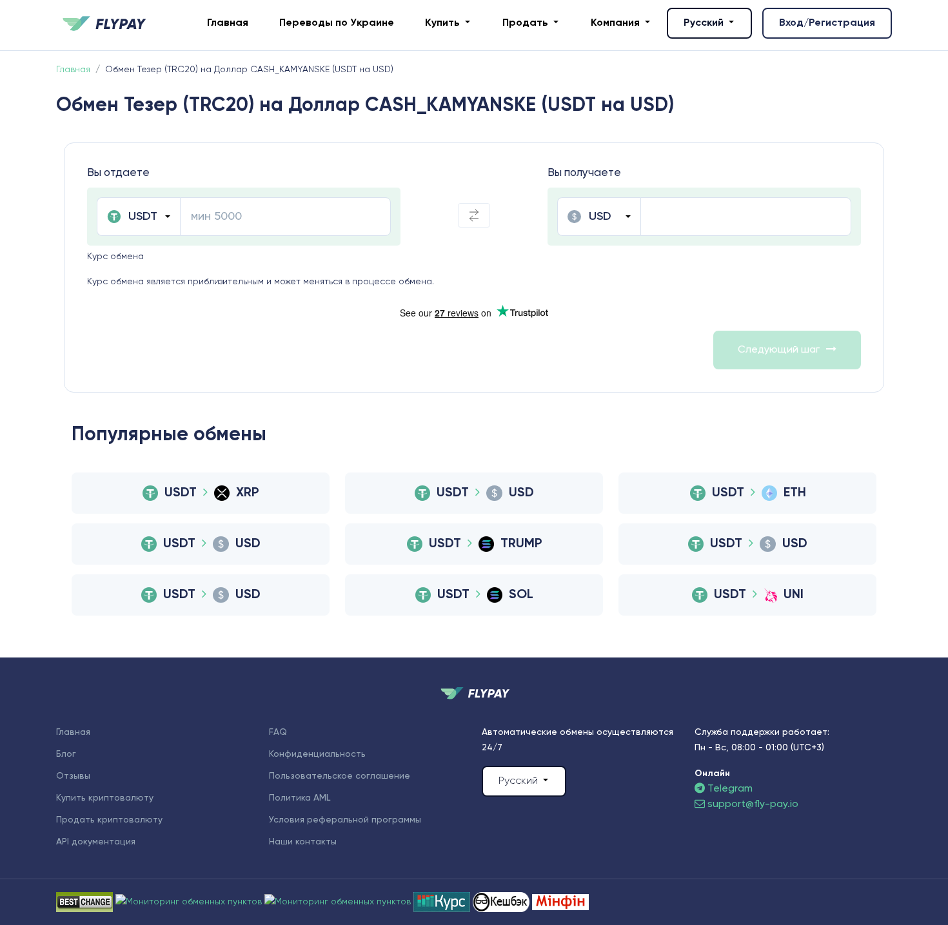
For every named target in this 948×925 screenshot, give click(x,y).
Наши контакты (303, 841)
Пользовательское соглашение (339, 776)
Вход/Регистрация (827, 23)
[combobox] (138, 216)
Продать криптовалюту (109, 819)
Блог (66, 754)
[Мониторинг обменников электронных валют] (443, 901)
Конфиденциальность (317, 754)
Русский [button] (705, 23)
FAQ (278, 732)
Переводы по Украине (336, 23)
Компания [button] (616, 23)
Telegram (729, 789)
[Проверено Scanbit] (189, 901)
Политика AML (299, 798)
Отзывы (73, 776)
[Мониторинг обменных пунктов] (560, 901)
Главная (227, 23)
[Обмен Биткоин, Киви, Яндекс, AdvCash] (502, 901)
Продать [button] (526, 23)
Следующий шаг (779, 350)
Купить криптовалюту (104, 798)
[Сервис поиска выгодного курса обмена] (338, 901)
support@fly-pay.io (752, 804)
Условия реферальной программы (345, 819)
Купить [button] (443, 23)
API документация (95, 841)
